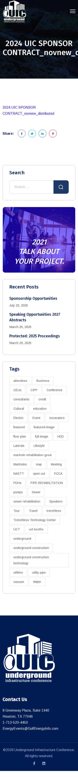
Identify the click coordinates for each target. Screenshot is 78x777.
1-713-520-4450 (15, 722)
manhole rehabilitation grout (32, 455)
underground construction (31, 548)
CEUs (17, 390)
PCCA (58, 473)
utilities (18, 572)
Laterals (18, 445)
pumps (18, 492)
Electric (18, 418)
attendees (20, 380)
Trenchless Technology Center (34, 520)
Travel (33, 510)
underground (22, 538)
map (39, 464)
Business (42, 380)
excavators (57, 418)
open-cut (39, 473)
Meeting (56, 464)
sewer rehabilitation (26, 501)
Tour (16, 510)
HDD (60, 436)
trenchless (54, 510)
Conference (54, 390)
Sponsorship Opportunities (33, 298)
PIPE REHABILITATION (47, 483)
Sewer (36, 492)
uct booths (36, 529)
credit (42, 399)
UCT (16, 529)
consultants (21, 399)
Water (37, 582)
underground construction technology (31, 560)
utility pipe (39, 572)
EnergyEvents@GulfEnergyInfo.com (30, 728)
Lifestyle (39, 445)
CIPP (34, 390)
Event (36, 418)
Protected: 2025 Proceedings (34, 336)
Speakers (56, 501)
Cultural (18, 408)
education (40, 408)
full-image (41, 436)
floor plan (19, 436)
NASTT (18, 473)
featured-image (44, 427)
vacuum (18, 582)
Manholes (20, 464)
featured (19, 427)
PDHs (17, 483)
